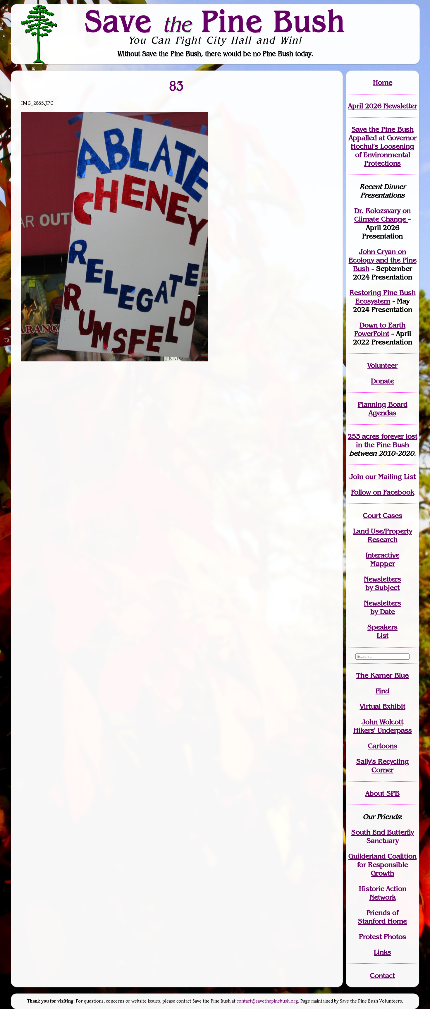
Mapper (382, 563)
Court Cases (382, 515)
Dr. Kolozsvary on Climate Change (382, 214)
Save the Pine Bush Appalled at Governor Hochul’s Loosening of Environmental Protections (383, 146)
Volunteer (382, 365)
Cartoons (382, 746)
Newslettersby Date (382, 607)
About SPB (382, 793)
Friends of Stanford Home (382, 916)
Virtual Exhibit (382, 706)
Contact (382, 975)
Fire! (383, 691)
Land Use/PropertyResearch (382, 535)
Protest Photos (382, 936)
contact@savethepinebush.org (267, 1001)
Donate (382, 381)
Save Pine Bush (215, 21)
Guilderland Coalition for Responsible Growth (382, 864)
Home (382, 82)
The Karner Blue (382, 675)
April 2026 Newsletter (382, 106)
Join (356, 476)
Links (382, 952)
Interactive (382, 555)
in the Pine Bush (386, 440)
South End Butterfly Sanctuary (382, 836)
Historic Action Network (382, 892)
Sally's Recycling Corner (382, 765)
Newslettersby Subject (382, 583)
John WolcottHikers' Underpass (382, 726)
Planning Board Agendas (382, 408)
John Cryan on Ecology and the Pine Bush (383, 260)
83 (176, 86)
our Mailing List (389, 476)
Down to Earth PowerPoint (380, 329)
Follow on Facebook (382, 492)
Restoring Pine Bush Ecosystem (383, 296)
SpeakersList (382, 631)
